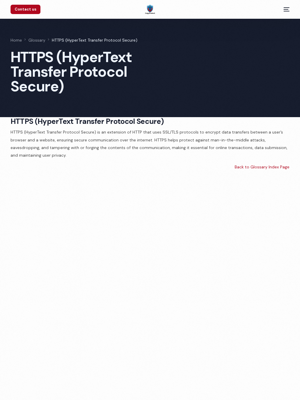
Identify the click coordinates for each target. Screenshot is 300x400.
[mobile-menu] (284, 9)
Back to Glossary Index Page (262, 167)
